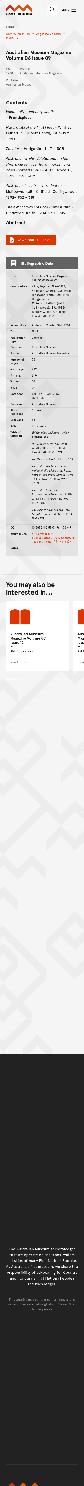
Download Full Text (33, 239)
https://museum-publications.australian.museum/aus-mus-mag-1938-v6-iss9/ (53, 537)
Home (10, 26)
